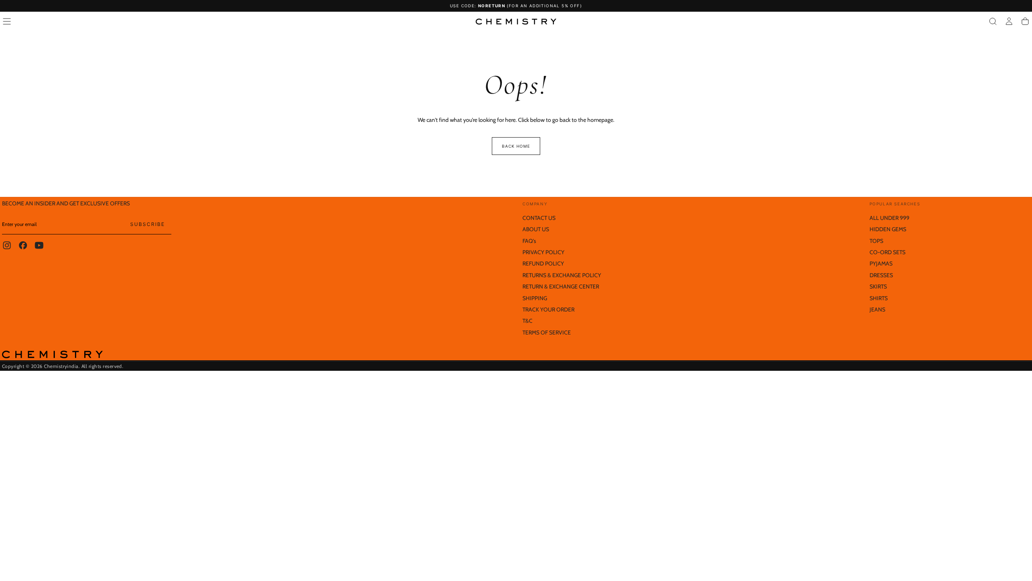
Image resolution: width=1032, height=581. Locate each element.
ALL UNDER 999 (889, 218)
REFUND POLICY (543, 263)
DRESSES (881, 275)
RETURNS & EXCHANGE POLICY (561, 275)
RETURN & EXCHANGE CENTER (560, 286)
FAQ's (529, 241)
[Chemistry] (52, 354)
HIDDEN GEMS (888, 229)
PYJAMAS (881, 263)
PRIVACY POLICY (543, 252)
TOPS (876, 241)
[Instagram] (7, 245)
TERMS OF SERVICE (546, 332)
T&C (527, 320)
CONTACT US (539, 218)
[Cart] (1025, 21)
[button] (7, 21)
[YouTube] (39, 245)
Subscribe (147, 224)
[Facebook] (23, 245)
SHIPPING (534, 298)
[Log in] (1009, 21)
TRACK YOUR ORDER (548, 309)
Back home (516, 146)
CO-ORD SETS (887, 252)
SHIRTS (879, 298)
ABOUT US (535, 229)
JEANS (877, 309)
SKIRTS (878, 286)
